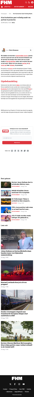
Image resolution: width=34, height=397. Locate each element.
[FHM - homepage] (6, 2)
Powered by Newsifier (17, 394)
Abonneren (17, 142)
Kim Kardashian (10, 61)
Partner (27, 391)
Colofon (29, 389)
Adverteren (9, 391)
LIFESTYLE (7, 6)
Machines (14, 203)
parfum (24, 63)
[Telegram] (21, 150)
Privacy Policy (13, 389)
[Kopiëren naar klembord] (24, 150)
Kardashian (4, 89)
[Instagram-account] (19, 384)
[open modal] (32, 2)
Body (30, 89)
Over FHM (21, 389)
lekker (18, 85)
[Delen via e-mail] (28, 150)
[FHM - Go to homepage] (17, 378)
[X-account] (10, 384)
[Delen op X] (18, 150)
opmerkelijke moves (22, 55)
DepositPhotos (19, 391)
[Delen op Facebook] (15, 150)
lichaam (12, 65)
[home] (2, 7)
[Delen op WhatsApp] (12, 150)
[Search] (26, 2)
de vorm (10, 68)
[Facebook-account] (15, 384)
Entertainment (16, 186)
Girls (13, 22)
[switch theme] (29, 2)
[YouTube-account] (24, 384)
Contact (5, 389)
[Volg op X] (30, 50)
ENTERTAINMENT (19, 6)
